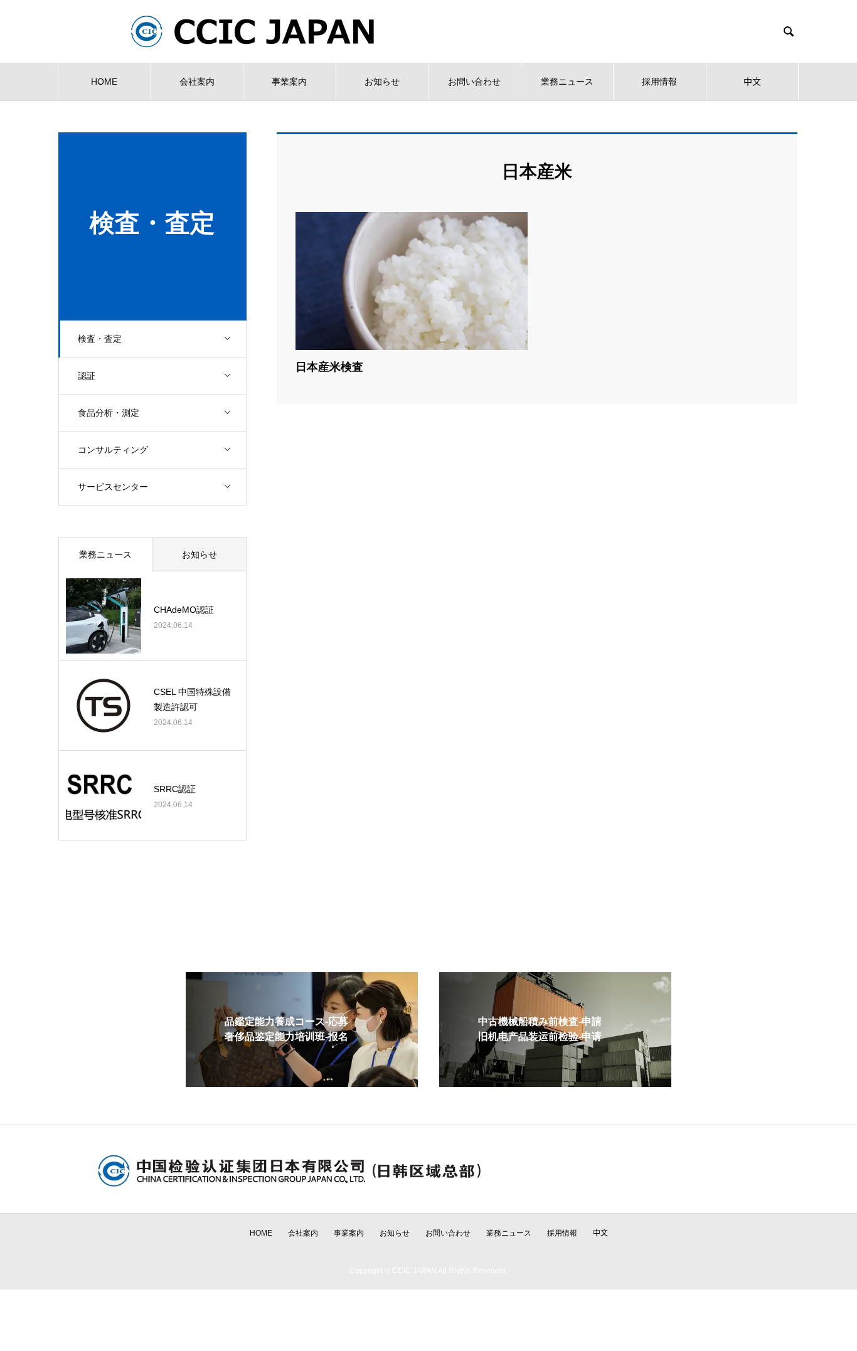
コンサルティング (113, 450)
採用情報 (659, 82)
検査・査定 (100, 339)
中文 (752, 82)
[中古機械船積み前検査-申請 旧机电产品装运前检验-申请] (555, 1081)
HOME (104, 82)
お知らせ (382, 82)
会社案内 (197, 82)
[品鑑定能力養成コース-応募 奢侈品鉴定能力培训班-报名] (302, 1081)
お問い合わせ (474, 82)
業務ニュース (567, 82)
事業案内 (289, 82)
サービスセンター (113, 487)
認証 (86, 376)
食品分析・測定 (108, 413)
